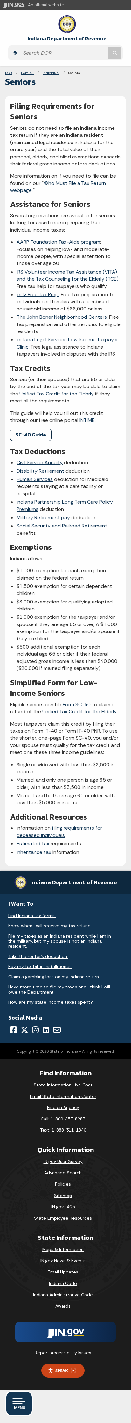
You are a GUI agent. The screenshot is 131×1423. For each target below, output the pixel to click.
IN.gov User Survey (63, 1161)
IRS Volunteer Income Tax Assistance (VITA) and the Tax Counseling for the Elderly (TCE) (68, 275)
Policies (63, 1184)
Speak (61, 1370)
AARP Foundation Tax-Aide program (58, 242)
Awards (63, 1306)
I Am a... (27, 73)
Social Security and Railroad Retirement (62, 525)
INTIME (87, 420)
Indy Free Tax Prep (38, 294)
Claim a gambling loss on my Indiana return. (54, 977)
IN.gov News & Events (63, 1261)
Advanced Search (63, 1172)
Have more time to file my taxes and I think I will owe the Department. (59, 989)
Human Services (35, 479)
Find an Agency (63, 1107)
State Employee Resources (63, 1218)
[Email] (57, 1030)
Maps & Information (63, 1249)
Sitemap (63, 1195)
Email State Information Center (63, 1096)
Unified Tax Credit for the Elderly (56, 393)
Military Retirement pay (43, 517)
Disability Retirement (40, 471)
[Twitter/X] (24, 1030)
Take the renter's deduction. (38, 956)
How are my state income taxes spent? (50, 1002)
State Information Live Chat (63, 1085)
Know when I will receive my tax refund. (50, 926)
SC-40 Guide (31, 434)
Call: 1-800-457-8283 (63, 1119)
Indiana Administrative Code (63, 1295)
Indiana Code (63, 1283)
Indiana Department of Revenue (67, 39)
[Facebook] (13, 1030)
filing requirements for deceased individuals (59, 831)
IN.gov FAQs (63, 1207)
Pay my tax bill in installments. (40, 966)
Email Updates (63, 1272)
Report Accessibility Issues (63, 1353)
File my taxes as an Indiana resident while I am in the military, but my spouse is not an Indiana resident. (59, 941)
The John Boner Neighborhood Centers (62, 317)
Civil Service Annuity (40, 462)
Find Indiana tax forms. (32, 915)
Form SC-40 (77, 704)
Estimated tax (33, 843)
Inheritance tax (34, 852)
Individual (51, 73)
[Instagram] (35, 1030)
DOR (8, 73)
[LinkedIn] (46, 1030)
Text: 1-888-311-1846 (63, 1130)
